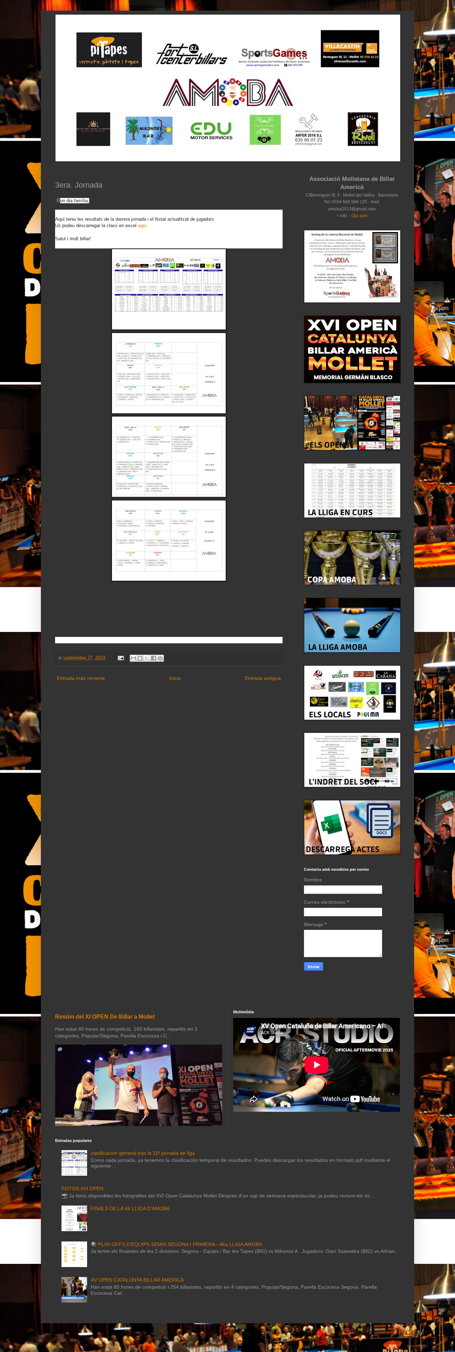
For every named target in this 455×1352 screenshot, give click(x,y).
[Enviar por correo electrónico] (133, 658)
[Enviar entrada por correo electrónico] (120, 657)
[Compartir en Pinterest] (160, 658)
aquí (142, 225)
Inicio (175, 678)
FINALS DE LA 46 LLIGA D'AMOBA (130, 1208)
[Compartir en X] (146, 658)
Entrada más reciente (81, 678)
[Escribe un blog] (140, 658)
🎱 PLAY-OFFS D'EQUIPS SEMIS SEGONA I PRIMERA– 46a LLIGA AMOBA (176, 1244)
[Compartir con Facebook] (153, 658)
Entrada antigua (263, 678)
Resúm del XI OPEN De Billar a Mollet (105, 1016)
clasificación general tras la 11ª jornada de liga (143, 1153)
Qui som (360, 215)
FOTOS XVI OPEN (82, 1188)
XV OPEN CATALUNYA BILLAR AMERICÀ (137, 1280)
